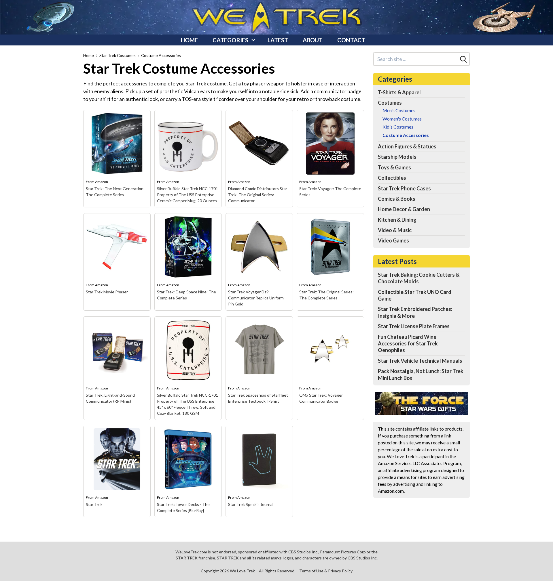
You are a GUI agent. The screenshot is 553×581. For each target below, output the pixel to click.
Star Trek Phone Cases (404, 188)
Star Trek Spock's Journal (250, 504)
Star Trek (94, 504)
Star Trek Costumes (117, 55)
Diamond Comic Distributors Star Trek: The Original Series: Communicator (257, 194)
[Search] (463, 59)
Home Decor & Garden (404, 209)
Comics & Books (396, 199)
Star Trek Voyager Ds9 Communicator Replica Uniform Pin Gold (256, 297)
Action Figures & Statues (407, 146)
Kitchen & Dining (397, 220)
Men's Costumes (398, 110)
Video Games (393, 240)
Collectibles (392, 178)
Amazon (101, 181)
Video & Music (395, 230)
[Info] (143, 118)
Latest (278, 40)
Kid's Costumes (397, 126)
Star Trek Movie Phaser (107, 291)
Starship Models (397, 157)
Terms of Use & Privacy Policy (326, 570)
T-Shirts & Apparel (399, 92)
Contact (351, 40)
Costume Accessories (161, 55)
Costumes (390, 103)
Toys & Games (394, 167)
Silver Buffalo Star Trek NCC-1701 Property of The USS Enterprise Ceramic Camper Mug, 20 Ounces (187, 194)
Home (189, 40)
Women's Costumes (402, 118)
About (313, 40)
